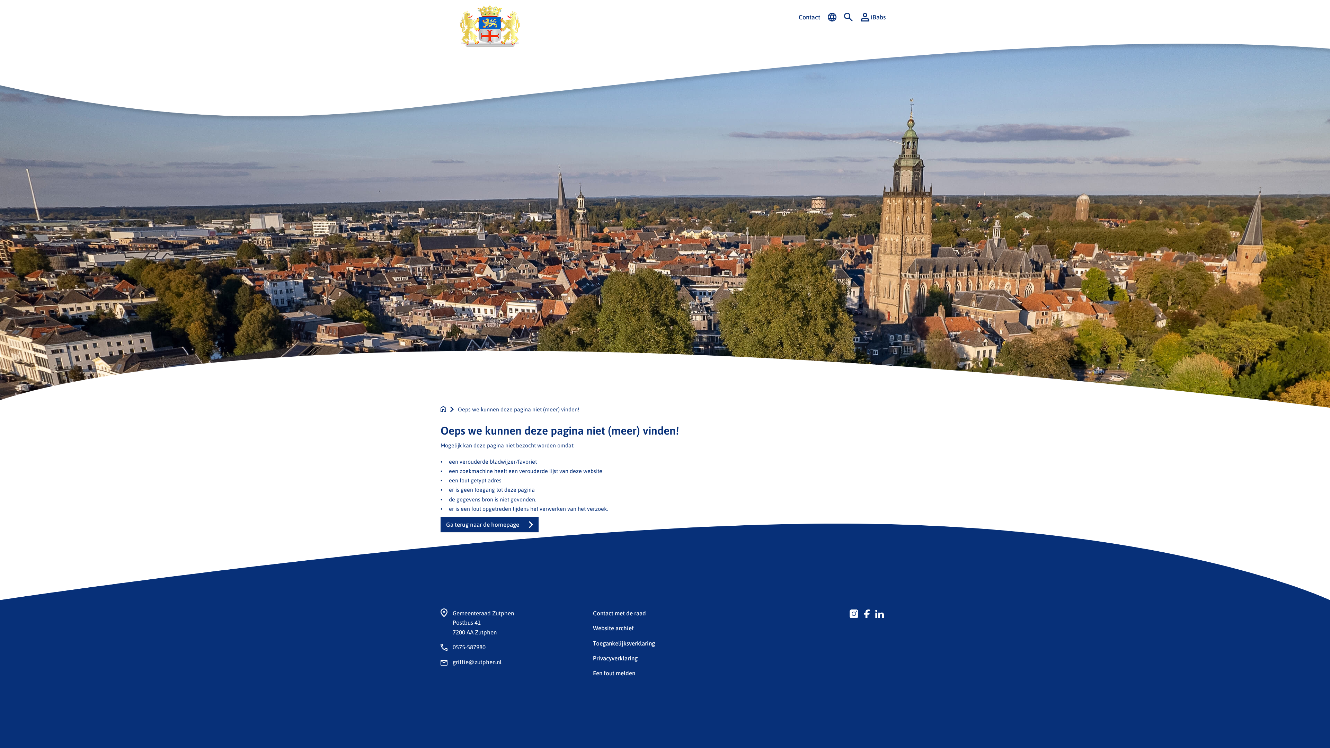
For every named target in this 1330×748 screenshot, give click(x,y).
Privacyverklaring (615, 658)
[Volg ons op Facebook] (867, 613)
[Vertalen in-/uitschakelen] (832, 17)
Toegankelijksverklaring (624, 643)
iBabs (878, 17)
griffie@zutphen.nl (477, 662)
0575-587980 (469, 647)
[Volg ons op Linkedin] (879, 613)
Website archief (613, 628)
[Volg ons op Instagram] (854, 613)
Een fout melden (614, 673)
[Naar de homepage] (443, 409)
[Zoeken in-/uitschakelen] (848, 17)
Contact (809, 17)
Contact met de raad (619, 613)
